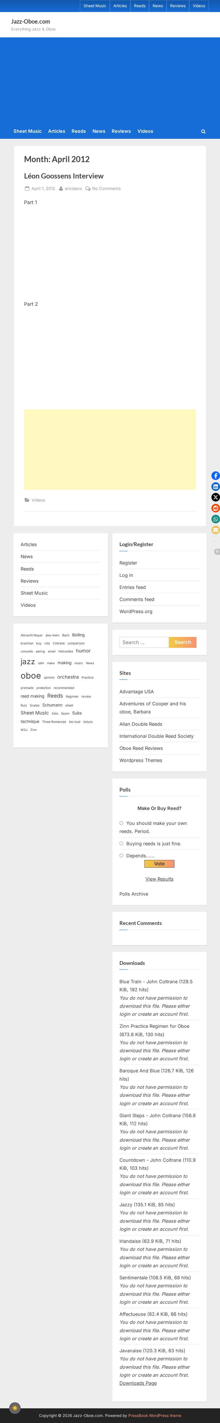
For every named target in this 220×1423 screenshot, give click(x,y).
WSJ (24, 730)
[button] (215, 475)
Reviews (178, 5)
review (86, 696)
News (158, 5)
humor (83, 651)
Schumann (52, 704)
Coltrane (59, 643)
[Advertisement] (110, 81)
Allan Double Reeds (140, 724)
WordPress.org (135, 611)
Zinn (33, 730)
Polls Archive (133, 894)
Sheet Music (95, 5)
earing (40, 651)
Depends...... (140, 856)
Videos (199, 5)
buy (39, 643)
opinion (49, 677)
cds (47, 643)
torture (88, 722)
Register (128, 563)
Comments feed (136, 599)
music (78, 663)
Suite (77, 712)
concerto (27, 651)
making (65, 662)
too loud (74, 722)
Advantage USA (136, 691)
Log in (126, 575)
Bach (65, 635)
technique (30, 721)
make (51, 663)
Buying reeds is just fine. (153, 843)
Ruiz (24, 705)
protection (43, 688)
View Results (160, 879)
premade (27, 688)
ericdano (73, 188)
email (52, 651)
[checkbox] (15, 1408)
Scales (35, 705)
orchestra (68, 677)
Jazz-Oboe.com (30, 21)
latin (41, 663)
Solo (55, 713)
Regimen (72, 696)
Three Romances (54, 722)
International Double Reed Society (156, 736)
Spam (65, 713)
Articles (120, 5)
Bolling (78, 634)
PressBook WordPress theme (154, 1415)
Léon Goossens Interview (64, 176)
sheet (69, 705)
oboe (31, 676)
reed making (32, 696)
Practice (87, 677)
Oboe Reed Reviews (141, 748)
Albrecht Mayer (32, 635)
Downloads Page (138, 1383)
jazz (28, 661)
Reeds (140, 5)
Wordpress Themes (140, 760)
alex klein (52, 635)
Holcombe (65, 651)
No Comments (106, 189)
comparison (76, 643)
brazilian (27, 643)
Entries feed (132, 587)
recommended (64, 688)
